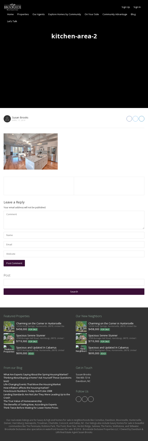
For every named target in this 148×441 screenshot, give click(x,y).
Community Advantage (115, 14)
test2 (6, 381)
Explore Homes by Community (64, 14)
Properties (23, 14)
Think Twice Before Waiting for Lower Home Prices (31, 407)
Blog (133, 14)
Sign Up (126, 7)
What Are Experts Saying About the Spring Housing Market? (36, 374)
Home (10, 14)
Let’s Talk (12, 21)
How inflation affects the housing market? (26, 387)
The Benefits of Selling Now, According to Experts (30, 404)
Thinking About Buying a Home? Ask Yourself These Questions (37, 377)
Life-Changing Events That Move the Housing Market (32, 384)
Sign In (137, 7)
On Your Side (92, 14)
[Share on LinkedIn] (141, 119)
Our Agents (38, 14)
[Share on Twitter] (135, 119)
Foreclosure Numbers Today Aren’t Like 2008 (28, 391)
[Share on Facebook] (129, 119)
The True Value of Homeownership (23, 401)
